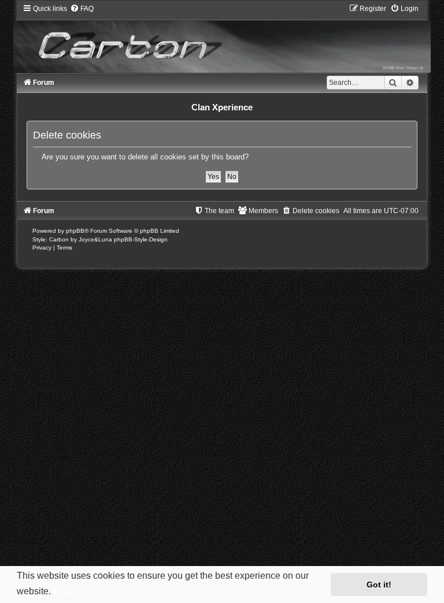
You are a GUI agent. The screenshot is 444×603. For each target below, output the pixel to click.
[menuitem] (82, 9)
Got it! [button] (379, 584)
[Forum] (222, 38)
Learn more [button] (78, 591)
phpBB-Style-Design (141, 239)
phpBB (75, 231)
